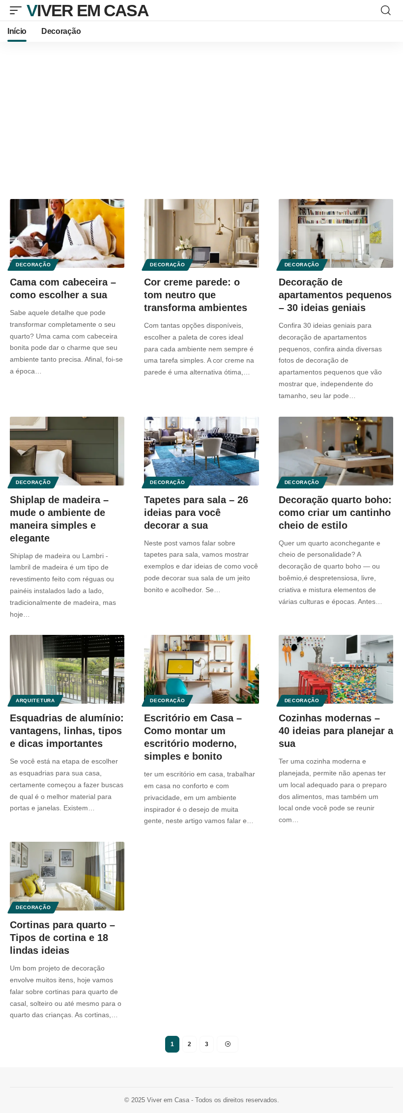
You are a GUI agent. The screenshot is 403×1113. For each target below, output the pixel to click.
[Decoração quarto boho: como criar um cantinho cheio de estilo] (336, 451)
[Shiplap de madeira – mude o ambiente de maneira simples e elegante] (67, 451)
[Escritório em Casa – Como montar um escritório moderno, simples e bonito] (201, 669)
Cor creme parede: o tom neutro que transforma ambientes (195, 295)
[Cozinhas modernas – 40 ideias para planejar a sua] (336, 669)
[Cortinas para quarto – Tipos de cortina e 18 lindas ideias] (67, 876)
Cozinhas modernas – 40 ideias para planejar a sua (336, 731)
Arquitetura (35, 700)
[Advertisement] (201, 115)
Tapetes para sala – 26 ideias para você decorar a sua (196, 512)
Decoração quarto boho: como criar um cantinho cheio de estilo (335, 512)
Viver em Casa (87, 10)
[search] (385, 10)
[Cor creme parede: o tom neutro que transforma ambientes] (201, 233)
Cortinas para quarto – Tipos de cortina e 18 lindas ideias (62, 937)
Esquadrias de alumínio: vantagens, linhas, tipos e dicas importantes (67, 731)
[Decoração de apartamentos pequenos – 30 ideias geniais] (336, 233)
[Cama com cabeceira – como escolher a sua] (67, 233)
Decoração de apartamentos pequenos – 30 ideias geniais (335, 295)
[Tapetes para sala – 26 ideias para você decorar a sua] (201, 451)
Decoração (33, 264)
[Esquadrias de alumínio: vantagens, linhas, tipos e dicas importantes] (67, 669)
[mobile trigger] (18, 10)
